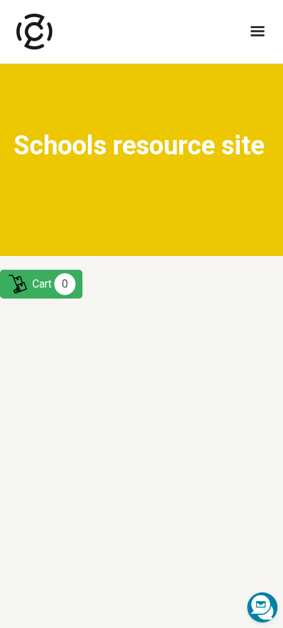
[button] (257, 31)
